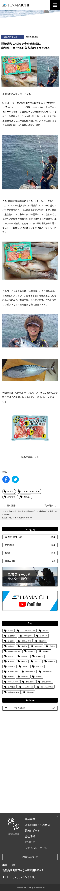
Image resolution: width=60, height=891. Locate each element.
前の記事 (11, 505)
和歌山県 (25, 656)
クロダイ (43, 636)
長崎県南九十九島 (14, 651)
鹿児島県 (30, 692)
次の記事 (48, 505)
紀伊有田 (11, 687)
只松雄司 (31, 651)
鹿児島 (11, 661)
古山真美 (11, 666)
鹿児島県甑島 (30, 672)
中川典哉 (46, 651)
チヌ (10, 631)
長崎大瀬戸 (30, 682)
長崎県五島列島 (13, 692)
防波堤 (52, 646)
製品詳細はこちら (30, 457)
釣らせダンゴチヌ (47, 687)
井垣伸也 (39, 656)
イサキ (10, 491)
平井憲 (25, 666)
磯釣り (24, 661)
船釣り (11, 656)
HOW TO (30, 561)
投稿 (30, 553)
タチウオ (39, 666)
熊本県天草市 (47, 672)
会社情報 (30, 836)
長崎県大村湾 (26, 641)
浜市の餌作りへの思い (37, 825)
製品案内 (30, 819)
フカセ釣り (28, 636)
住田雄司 (42, 641)
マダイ (37, 661)
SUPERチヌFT (28, 687)
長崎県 (11, 646)
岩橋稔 (11, 641)
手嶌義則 (12, 636)
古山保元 (25, 677)
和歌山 (11, 677)
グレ (45, 631)
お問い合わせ (30, 857)
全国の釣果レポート (30, 537)
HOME (4, 511)
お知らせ (30, 842)
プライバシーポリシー (37, 847)
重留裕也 (51, 661)
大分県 (39, 677)
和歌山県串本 (46, 682)
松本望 (24, 646)
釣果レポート (14, 511)
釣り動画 (30, 545)
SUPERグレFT (13, 682)
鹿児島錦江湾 (13, 672)
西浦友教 (38, 646)
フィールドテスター (28, 631)
